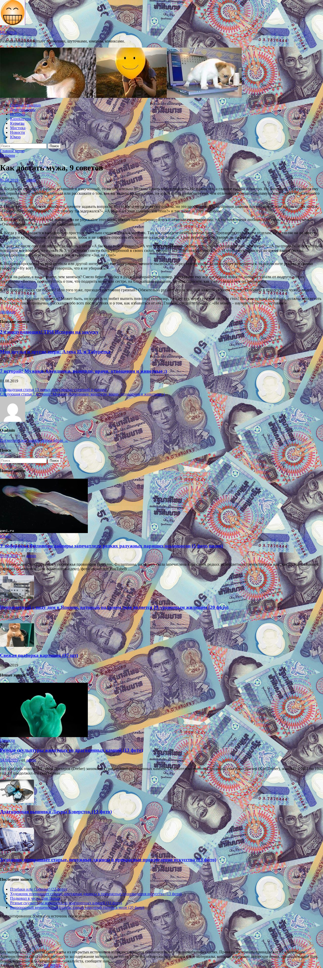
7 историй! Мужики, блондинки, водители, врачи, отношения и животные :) (83, 371)
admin (31, 180)
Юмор (15, 137)
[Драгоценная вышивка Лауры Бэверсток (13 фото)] (17, 802)
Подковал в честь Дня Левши (35, 898)
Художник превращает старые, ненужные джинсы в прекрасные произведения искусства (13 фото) (108, 859)
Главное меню (12, 151)
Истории (17, 114)
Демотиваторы (23, 109)
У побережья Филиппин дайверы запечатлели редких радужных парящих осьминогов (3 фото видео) (111, 545)
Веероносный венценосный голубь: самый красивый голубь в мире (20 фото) (77, 907)
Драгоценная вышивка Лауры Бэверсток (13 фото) (56, 811)
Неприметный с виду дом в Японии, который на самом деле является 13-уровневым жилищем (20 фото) (114, 607)
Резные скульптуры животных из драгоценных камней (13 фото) (71, 750)
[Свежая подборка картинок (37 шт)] (17, 645)
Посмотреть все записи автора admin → (34, 440)
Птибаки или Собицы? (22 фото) (38, 889)
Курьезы (17, 123)
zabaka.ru (7, 312)
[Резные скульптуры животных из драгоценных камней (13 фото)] (44, 736)
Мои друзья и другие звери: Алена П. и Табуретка (55, 351)
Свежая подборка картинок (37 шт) (39, 655)
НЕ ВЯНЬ (8, 32)
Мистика (17, 128)
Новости (17, 132)
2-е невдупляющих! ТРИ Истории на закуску (49, 332)
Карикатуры (20, 119)
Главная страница (25, 105)
